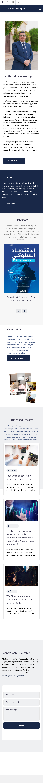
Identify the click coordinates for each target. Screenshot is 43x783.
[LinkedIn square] (2, 2)
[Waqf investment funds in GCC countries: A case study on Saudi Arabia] (21, 575)
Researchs (14, 526)
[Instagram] (13, 2)
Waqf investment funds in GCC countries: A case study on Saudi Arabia (20, 600)
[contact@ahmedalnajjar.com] (41, 2)
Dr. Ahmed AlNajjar (13, 8)
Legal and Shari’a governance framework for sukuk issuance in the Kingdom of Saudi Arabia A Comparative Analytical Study (21, 538)
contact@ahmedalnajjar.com (13, 676)
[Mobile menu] (40, 9)
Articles (13, 471)
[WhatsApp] (18, 2)
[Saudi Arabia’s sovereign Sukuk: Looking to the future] (21, 454)
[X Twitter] (7, 2)
